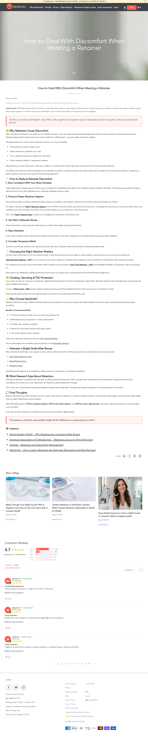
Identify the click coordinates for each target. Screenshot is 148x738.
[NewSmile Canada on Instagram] (24, 687)
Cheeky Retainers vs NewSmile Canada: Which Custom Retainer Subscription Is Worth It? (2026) (73, 507)
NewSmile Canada (78, 721)
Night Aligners (66, 7)
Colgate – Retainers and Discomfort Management (36, 444)
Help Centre (90, 684)
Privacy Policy (70, 704)
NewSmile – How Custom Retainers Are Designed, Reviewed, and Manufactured (52, 450)
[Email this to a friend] (139, 456)
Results (48, 7)
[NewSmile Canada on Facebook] (9, 687)
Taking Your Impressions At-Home (77, 712)
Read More (10, 519)
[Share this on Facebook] (129, 456)
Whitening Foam (15, 366)
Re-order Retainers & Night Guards (80, 716)
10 (89, 663)
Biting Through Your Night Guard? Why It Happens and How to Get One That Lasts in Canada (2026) (27, 507)
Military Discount (71, 692)
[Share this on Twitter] (124, 456)
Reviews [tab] (9, 565)
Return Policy (70, 700)
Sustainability (93, 700)
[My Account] (124, 7)
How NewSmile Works (48, 338)
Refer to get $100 (71, 708)
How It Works (70, 684)
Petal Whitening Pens (17, 361)
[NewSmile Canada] (16, 7)
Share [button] (9, 599)
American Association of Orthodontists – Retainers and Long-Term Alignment (51, 439)
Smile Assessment (104, 7)
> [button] (94, 663)
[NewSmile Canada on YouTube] (16, 687)
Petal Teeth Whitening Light (20, 357)
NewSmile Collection (61, 343)
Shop (116, 7)
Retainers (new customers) (14, 593)
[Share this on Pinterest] (134, 456)
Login (88, 696)
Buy (132, 7)
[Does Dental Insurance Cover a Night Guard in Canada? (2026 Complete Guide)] (120, 493)
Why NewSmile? (36, 7)
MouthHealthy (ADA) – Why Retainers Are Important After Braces (44, 434)
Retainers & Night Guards (85, 7)
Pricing (56, 7)
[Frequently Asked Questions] (90, 692)
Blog (66, 696)
